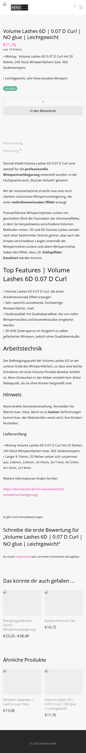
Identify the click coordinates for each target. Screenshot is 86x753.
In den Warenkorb (43, 111)
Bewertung (12, 150)
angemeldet (23, 556)
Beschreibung (13, 143)
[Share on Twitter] (10, 123)
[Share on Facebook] (4, 123)
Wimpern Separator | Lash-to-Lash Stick (18, 702)
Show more (8, 635)
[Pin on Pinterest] (16, 123)
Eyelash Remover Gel (60, 620)
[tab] (43, 143)
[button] (15, 7)
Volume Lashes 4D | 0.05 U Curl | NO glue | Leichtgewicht (60, 704)
